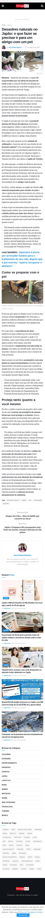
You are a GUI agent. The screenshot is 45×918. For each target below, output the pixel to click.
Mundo (5, 789)
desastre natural (13, 500)
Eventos (5, 772)
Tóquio (32, 869)
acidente (6, 829)
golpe (27, 845)
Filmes (11, 845)
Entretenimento (9, 763)
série (21, 865)
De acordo (23, 915)
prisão (38, 861)
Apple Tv (13, 833)
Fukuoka (19, 845)
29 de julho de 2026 (19, 707)
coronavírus (7, 837)
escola (28, 841)
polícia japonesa (27, 861)
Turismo (5, 811)
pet (30, 500)
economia (19, 841)
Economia (6, 759)
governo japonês (8, 849)
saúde (5, 865)
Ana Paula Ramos (15, 47)
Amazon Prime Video (25, 829)
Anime (5, 833)
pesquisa (15, 861)
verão (39, 869)
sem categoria (8, 802)
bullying (21, 833)
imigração (37, 849)
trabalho (15, 869)
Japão (9, 25)
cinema (29, 833)
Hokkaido (20, 849)
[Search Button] (42, 6)
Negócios (6, 793)
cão (4, 841)
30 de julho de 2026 (19, 675)
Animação (38, 829)
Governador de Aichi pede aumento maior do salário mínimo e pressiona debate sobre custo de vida (21, 637)
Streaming (13, 865)
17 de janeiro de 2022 (32, 47)
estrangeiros (37, 841)
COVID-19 (17, 837)
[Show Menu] (3, 6)
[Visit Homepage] (22, 6)
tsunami (6, 503)
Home (4, 25)
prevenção (38, 500)
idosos (28, 849)
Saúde (4, 798)
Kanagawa (22, 853)
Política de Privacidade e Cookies (31, 912)
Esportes (6, 767)
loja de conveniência (9, 857)
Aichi (13, 829)
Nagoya (22, 857)
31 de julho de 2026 (19, 608)
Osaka (37, 857)
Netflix (30, 857)
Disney (10, 841)
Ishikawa (6, 853)
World (5, 815)
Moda (4, 785)
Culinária (6, 754)
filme (4, 845)
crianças (27, 837)
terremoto (6, 869)
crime (35, 837)
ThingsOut (7, 608)
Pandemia (6, 861)
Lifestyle (6, 780)
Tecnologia (7, 807)
